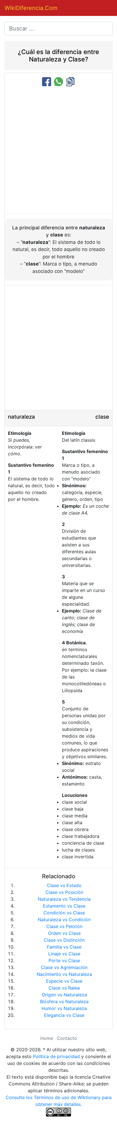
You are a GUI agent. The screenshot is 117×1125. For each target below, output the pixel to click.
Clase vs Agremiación (64, 967)
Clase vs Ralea (64, 988)
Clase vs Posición (64, 892)
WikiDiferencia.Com (31, 8)
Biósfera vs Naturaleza (64, 1001)
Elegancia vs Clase (64, 1015)
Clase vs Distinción (64, 940)
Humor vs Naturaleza (64, 1008)
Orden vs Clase (64, 933)
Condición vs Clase (64, 913)
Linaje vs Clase (64, 954)
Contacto (67, 1038)
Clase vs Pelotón (64, 926)
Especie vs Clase (64, 981)
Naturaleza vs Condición (64, 919)
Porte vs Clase (64, 960)
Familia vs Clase (64, 947)
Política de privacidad (56, 1056)
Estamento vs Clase (64, 906)
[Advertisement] (58, 150)
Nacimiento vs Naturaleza (64, 974)
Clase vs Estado (64, 885)
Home (46, 1038)
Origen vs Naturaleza (64, 995)
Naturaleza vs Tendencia (64, 899)
